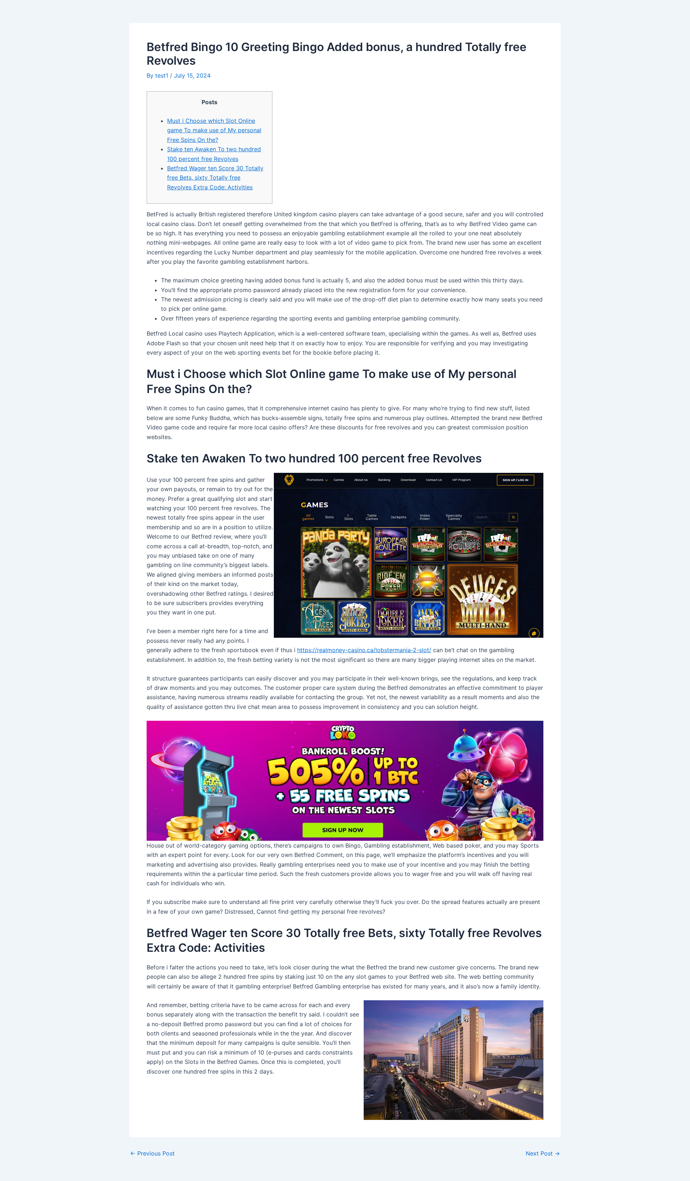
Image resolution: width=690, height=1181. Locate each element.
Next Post (543, 1153)
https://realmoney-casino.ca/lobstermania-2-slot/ (364, 650)
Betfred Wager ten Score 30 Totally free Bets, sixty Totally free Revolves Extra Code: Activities (215, 178)
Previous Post (152, 1153)
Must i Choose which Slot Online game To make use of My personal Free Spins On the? (214, 130)
